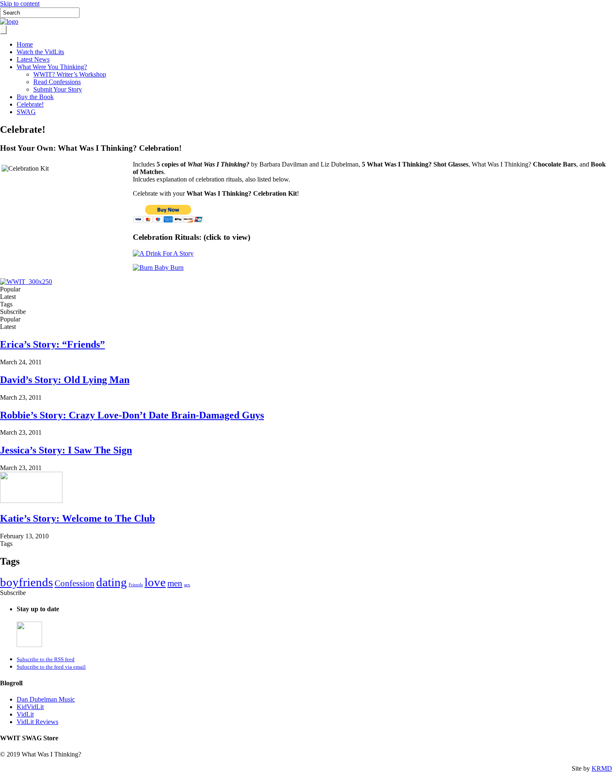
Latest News (33, 59)
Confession (75, 583)
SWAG (26, 111)
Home (25, 44)
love (155, 582)
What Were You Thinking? (52, 66)
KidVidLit (30, 706)
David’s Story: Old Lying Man (64, 379)
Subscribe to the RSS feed (46, 659)
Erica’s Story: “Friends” (52, 344)
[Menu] (3, 29)
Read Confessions (57, 81)
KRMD (602, 768)
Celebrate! (30, 104)
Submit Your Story (57, 89)
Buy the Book (35, 96)
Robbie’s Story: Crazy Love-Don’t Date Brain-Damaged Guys (132, 415)
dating (111, 582)
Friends (136, 584)
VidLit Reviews (37, 721)
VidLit (25, 714)
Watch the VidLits (40, 51)
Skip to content (20, 3)
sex (187, 584)
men (174, 583)
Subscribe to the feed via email (51, 667)
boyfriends (26, 582)
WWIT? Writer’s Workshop (69, 74)
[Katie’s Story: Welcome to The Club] (31, 500)
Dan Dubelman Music (46, 699)
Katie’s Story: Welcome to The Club (77, 518)
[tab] (306, 289)
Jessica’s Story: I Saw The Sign (66, 450)
